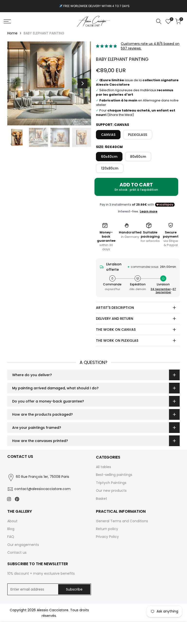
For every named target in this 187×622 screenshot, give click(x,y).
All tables (103, 466)
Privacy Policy (107, 536)
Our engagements (23, 544)
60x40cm (109, 156)
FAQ (10, 536)
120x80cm (109, 168)
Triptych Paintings (111, 482)
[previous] (16, 83)
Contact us (17, 552)
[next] (82, 83)
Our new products (111, 490)
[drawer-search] (158, 21)
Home (12, 33)
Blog (10, 528)
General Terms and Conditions (122, 521)
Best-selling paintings (114, 474)
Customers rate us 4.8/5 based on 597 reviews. (150, 46)
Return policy (107, 528)
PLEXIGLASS (137, 134)
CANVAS (108, 134)
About (12, 521)
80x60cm (138, 156)
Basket (101, 498)
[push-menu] (7, 21)
